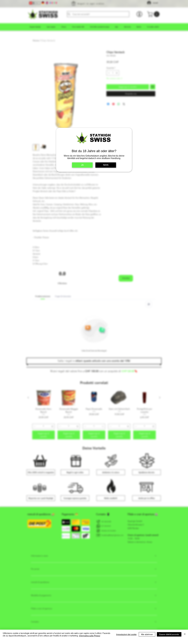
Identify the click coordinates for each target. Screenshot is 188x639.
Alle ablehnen (147, 634)
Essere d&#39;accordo (169, 634)
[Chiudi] (184, 634)
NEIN (105, 165)
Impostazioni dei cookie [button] (126, 634)
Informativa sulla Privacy (89, 635)
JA (82, 165)
